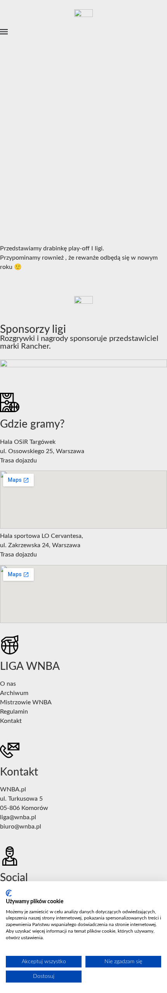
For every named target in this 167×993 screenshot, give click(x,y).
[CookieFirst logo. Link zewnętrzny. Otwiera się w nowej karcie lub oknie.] (9, 893)
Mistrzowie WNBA (26, 702)
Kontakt (11, 721)
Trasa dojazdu (18, 460)
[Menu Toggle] (4, 32)
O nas (8, 684)
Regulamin (14, 712)
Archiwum (14, 693)
